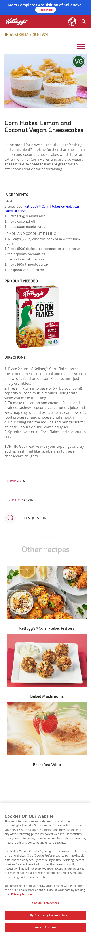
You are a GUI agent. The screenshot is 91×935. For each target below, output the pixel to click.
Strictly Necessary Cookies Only (45, 915)
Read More (46, 10)
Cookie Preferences (45, 903)
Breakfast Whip (47, 764)
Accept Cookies (45, 927)
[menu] (80, 45)
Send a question (32, 518)
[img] (26, 34)
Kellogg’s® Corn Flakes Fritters (46, 628)
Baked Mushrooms (47, 696)
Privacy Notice (21, 894)
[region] (45, 869)
